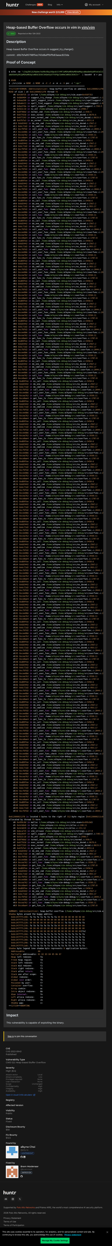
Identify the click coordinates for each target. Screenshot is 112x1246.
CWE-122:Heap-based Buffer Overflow (26, 1062)
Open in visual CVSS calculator (19, 1095)
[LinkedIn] (12, 1199)
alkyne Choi (28, 1147)
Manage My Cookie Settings (55, 1240)
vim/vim (88, 27)
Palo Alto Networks (26, 1207)
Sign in (11, 1036)
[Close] (107, 1232)
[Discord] (6, 1199)
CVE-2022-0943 (13, 1051)
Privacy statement (72, 1234)
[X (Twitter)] (20, 1199)
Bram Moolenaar (29, 1166)
